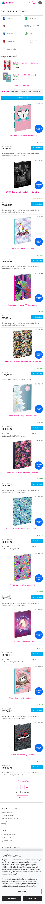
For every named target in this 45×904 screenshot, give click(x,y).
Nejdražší (24, 91)
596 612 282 (8, 838)
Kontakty (4, 821)
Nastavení (22, 892)
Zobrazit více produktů (21, 85)
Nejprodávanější (34, 91)
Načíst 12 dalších (22, 781)
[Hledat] (28, 3)
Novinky (3, 824)
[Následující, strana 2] (22, 787)
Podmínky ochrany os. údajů (10, 818)
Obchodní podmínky (7, 815)
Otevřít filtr (22, 98)
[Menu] (40, 3)
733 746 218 (8, 841)
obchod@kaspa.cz (10, 835)
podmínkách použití (27, 886)
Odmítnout (11, 898)
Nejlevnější (14, 91)
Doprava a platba (6, 813)
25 (27, 787)
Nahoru (23, 797)
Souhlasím (32, 898)
